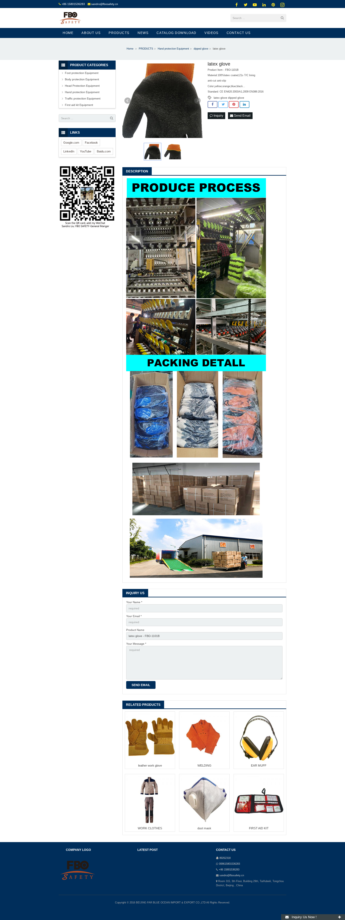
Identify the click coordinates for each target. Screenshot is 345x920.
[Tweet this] (223, 104)
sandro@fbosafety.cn (104, 4)
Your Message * (136, 643)
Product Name (135, 630)
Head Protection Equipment (82, 85)
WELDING (204, 765)
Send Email (242, 115)
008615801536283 (229, 863)
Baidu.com (104, 151)
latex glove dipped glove (229, 97)
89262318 (225, 858)
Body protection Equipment (82, 79)
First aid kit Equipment (79, 104)
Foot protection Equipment (81, 73)
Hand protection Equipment (82, 92)
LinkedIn (68, 151)
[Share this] (212, 104)
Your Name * (134, 602)
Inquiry (218, 115)
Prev (127, 100)
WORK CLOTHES (150, 828)
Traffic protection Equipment (82, 98)
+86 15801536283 (73, 4)
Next (197, 100)
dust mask (204, 828)
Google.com (71, 142)
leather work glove (150, 765)
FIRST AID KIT (259, 828)
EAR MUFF (258, 765)
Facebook (91, 142)
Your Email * (134, 616)
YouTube (85, 151)
